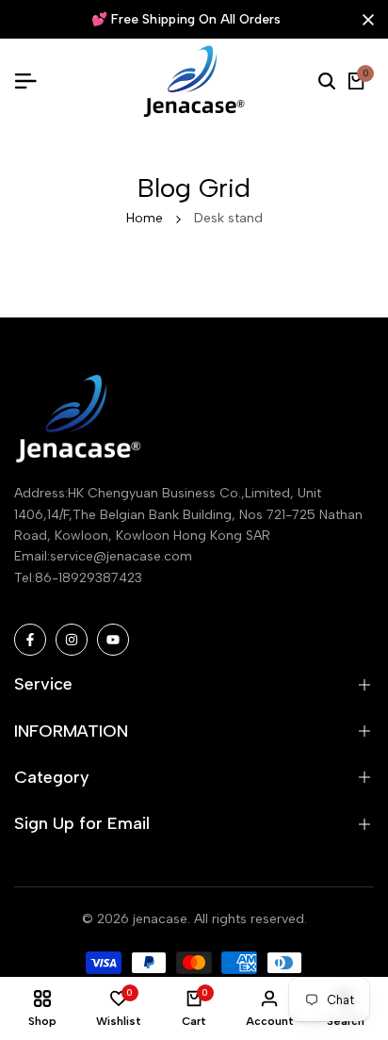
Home (144, 218)
